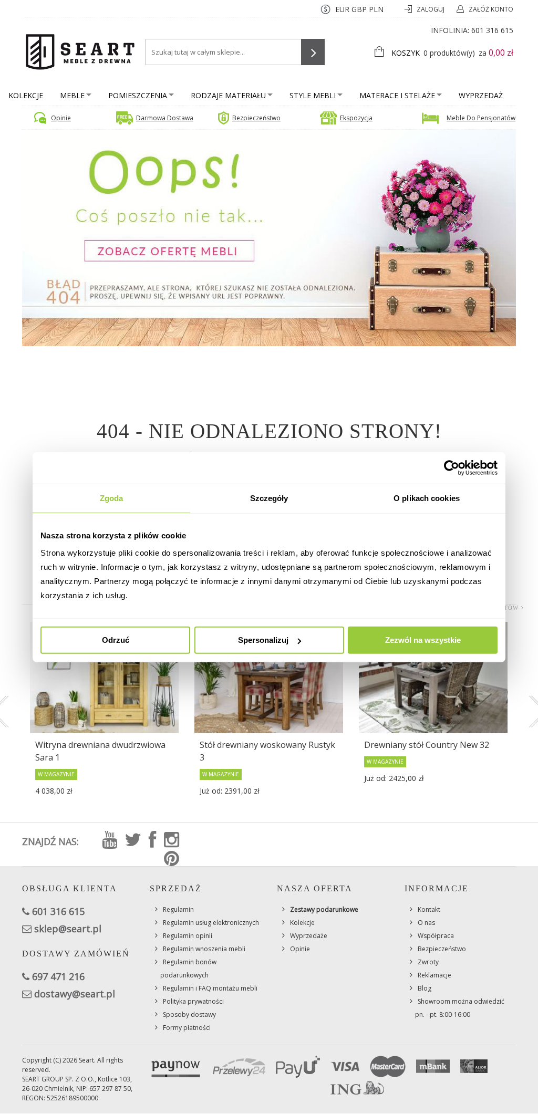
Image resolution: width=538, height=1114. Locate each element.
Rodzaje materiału (228, 95)
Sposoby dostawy (189, 1014)
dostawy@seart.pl (74, 993)
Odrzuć (115, 640)
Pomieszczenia (137, 95)
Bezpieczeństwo (256, 117)
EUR (342, 9)
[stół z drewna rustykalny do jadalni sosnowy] (268, 678)
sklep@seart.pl (67, 928)
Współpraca (436, 935)
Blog (424, 988)
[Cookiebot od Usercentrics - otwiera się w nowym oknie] (452, 467)
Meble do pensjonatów (481, 117)
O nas (426, 922)
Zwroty (428, 961)
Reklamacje (434, 975)
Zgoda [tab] (111, 497)
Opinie (61, 117)
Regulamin (178, 909)
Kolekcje (25, 95)
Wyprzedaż (481, 95)
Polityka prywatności (193, 1001)
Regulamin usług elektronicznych (211, 922)
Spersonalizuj (263, 640)
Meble (72, 95)
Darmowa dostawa (164, 117)
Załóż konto (491, 9)
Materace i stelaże (397, 95)
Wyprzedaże (308, 935)
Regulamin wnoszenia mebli (204, 948)
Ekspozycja (356, 117)
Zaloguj (431, 9)
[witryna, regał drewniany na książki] (104, 678)
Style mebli (312, 95)
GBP (359, 9)
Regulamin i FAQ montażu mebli (210, 988)
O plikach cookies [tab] (427, 497)
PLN (376, 9)
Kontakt (429, 909)
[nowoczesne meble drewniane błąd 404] (269, 237)
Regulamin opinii (187, 935)
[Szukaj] (313, 52)
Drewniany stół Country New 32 (426, 745)
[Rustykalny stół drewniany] (433, 678)
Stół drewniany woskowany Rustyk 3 (267, 751)
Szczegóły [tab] (269, 497)
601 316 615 (492, 30)
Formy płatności (187, 1027)
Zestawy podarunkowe (324, 909)
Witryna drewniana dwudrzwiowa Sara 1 (100, 751)
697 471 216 (58, 976)
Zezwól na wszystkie (423, 640)
